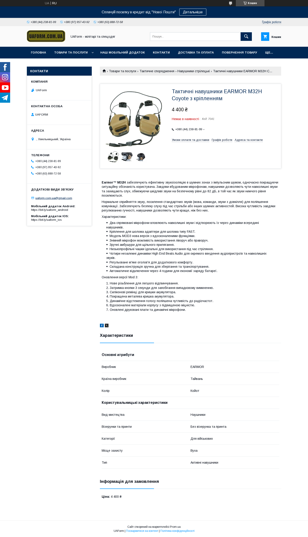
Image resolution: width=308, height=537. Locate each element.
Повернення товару (239, 52)
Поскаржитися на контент (142, 530)
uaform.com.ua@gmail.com (53, 198)
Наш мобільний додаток (122, 52)
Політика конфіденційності (177, 530)
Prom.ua (175, 526)
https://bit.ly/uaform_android (49, 210)
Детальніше (193, 12)
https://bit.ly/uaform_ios (46, 219)
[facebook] (102, 326)
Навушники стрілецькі (193, 71)
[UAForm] (46, 41)
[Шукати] (246, 36)
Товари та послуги (71, 52)
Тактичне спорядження (157, 71)
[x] (106, 326)
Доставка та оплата (196, 52)
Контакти (161, 52)
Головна (38, 52)
